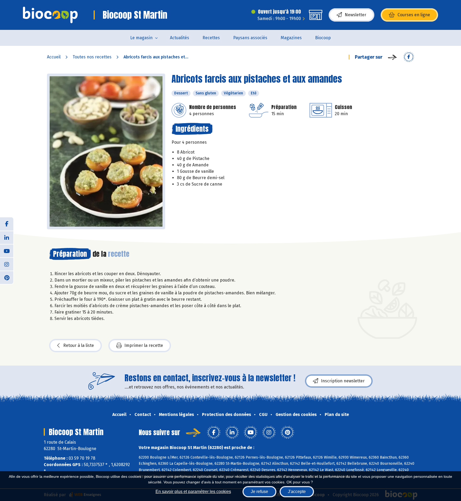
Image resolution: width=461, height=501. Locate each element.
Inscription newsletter (343, 380)
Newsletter (355, 14)
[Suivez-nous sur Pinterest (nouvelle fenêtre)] (6, 277)
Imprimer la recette (143, 345)
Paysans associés (250, 37)
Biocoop (323, 37)
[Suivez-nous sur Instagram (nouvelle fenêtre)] (6, 264)
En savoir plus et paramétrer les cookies (193, 491)
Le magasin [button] (141, 37)
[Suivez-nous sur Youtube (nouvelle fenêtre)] (6, 250)
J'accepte (297, 491)
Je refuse (259, 491)
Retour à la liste (78, 345)
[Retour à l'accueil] (50, 15)
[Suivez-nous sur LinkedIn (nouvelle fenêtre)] (6, 237)
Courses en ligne (414, 14)
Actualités (179, 37)
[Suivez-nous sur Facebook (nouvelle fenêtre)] (6, 224)
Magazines (291, 37)
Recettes (211, 37)
